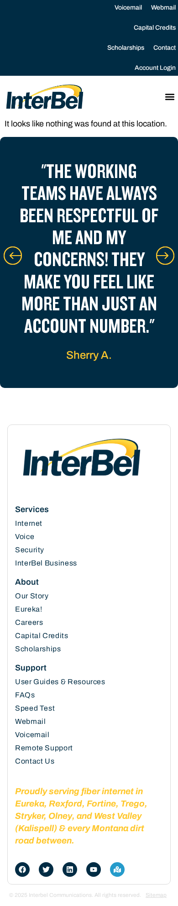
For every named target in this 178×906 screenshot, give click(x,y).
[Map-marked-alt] (117, 869)
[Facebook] (22, 869)
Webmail (163, 7)
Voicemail (128, 7)
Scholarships (125, 47)
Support (31, 667)
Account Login (155, 67)
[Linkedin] (70, 869)
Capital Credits (155, 27)
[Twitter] (46, 869)
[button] (169, 97)
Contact (164, 47)
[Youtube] (93, 869)
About (27, 582)
